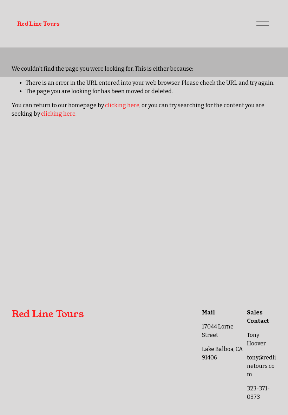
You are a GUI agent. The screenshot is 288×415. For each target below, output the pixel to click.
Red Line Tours (38, 24)
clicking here (122, 105)
